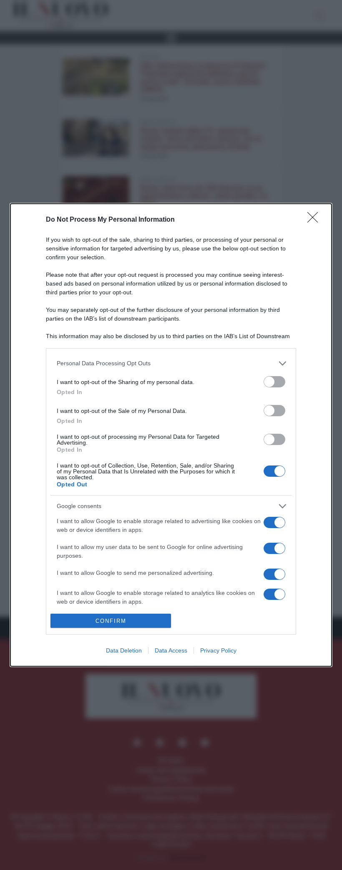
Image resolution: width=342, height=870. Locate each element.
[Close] (315, 220)
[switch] (274, 381)
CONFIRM (111, 621)
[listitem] (171, 363)
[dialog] (171, 435)
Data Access (171, 650)
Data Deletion (124, 650)
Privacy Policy (218, 650)
